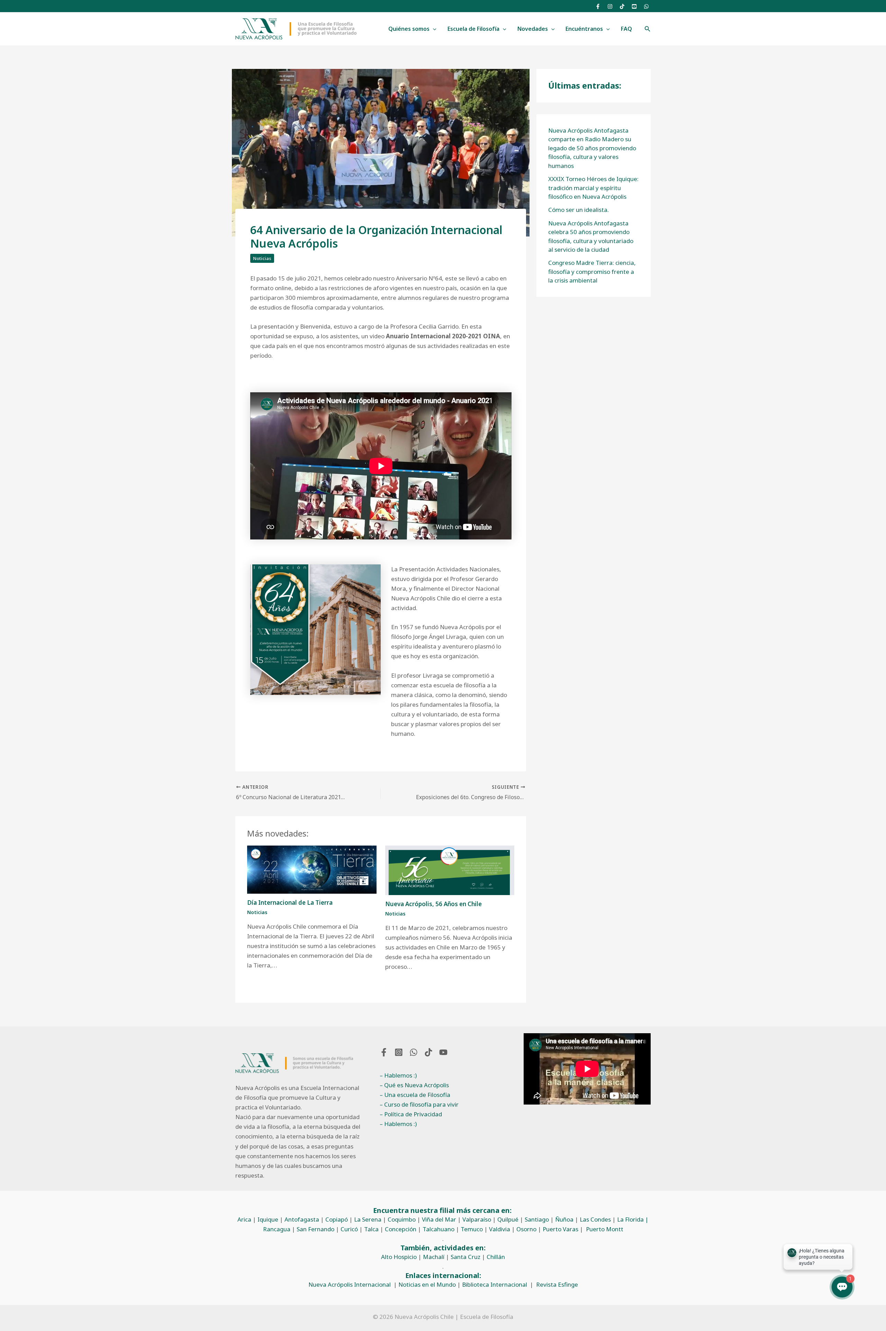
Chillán (496, 1257)
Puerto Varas (560, 1229)
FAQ (626, 29)
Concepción (400, 1229)
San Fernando (315, 1229)
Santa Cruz (465, 1257)
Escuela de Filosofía (473, 29)
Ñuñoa (564, 1219)
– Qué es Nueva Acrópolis (414, 1085)
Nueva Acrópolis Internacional (349, 1284)
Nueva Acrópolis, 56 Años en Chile (433, 904)
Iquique (267, 1219)
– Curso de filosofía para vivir (419, 1104)
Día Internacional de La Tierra (290, 902)
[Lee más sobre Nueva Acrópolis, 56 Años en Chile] (450, 870)
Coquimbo (402, 1219)
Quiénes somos (409, 29)
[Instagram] (610, 6)
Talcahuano (438, 1229)
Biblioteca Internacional (494, 1284)
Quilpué (507, 1219)
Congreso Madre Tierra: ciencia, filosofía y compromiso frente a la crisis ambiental (592, 271)
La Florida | (633, 1219)
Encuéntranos (584, 29)
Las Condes (595, 1219)
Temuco (472, 1229)
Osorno (526, 1229)
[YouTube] (634, 6)
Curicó (349, 1229)
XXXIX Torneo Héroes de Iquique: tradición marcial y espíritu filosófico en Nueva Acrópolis (593, 187)
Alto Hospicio (399, 1257)
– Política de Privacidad (411, 1114)
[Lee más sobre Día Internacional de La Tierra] (312, 869)
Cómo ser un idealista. (578, 210)
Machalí (433, 1257)
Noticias (262, 258)
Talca (371, 1229)
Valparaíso (476, 1219)
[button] (433, 29)
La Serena (367, 1219)
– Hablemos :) (398, 1075)
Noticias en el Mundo (427, 1284)
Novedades (532, 29)
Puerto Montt (604, 1229)
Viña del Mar (439, 1219)
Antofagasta (301, 1219)
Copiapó (336, 1219)
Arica (244, 1219)
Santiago (537, 1219)
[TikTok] (622, 6)
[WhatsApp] (646, 6)
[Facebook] (598, 6)
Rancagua (276, 1229)
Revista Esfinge (557, 1284)
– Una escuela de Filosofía (415, 1095)
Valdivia (499, 1229)
